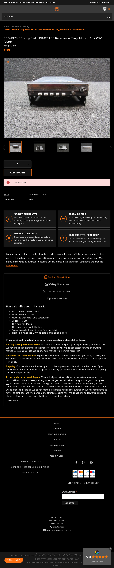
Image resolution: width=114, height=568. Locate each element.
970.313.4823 (103, 2)
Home (57, 423)
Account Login (57, 456)
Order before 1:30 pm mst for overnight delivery (29, 2)
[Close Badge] (110, 548)
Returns (57, 450)
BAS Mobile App (57, 445)
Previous (3, 147)
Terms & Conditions (30, 461)
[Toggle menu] (14, 9)
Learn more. (12, 265)
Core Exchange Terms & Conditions (30, 467)
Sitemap (57, 565)
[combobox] (57, 16)
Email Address (69, 492)
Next (110, 147)
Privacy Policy (30, 472)
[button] (57, 539)
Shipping (57, 428)
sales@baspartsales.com (58, 530)
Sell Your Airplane (57, 434)
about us (57, 439)
